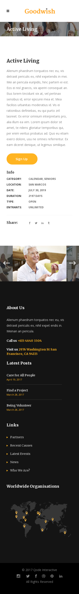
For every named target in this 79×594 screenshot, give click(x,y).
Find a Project (17, 390)
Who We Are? (20, 470)
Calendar (36, 179)
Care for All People (21, 375)
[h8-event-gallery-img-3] (39, 263)
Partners (17, 437)
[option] (39, 263)
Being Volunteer (19, 405)
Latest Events (20, 454)
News (14, 462)
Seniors (50, 179)
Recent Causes (21, 445)
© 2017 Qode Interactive (39, 570)
